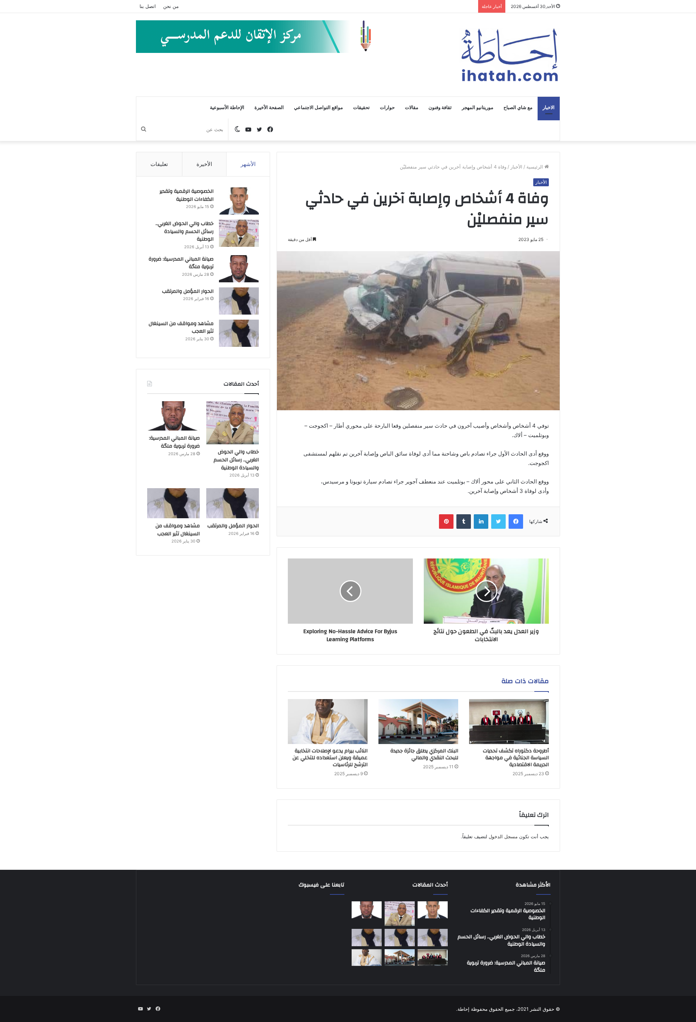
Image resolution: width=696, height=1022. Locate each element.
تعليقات (159, 164)
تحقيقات (361, 107)
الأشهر (248, 164)
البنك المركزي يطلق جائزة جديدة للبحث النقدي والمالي (424, 754)
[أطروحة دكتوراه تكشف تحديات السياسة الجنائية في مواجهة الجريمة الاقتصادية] (509, 721)
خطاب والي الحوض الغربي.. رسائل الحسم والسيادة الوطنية (185, 231)
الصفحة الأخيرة (269, 107)
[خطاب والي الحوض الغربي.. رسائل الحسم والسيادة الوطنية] (239, 233)
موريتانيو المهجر (477, 107)
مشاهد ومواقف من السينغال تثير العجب (181, 327)
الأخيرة (204, 164)
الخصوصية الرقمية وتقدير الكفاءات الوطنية (187, 195)
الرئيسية (535, 167)
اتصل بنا (148, 6)
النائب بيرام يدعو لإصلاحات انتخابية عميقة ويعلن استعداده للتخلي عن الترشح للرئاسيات (330, 757)
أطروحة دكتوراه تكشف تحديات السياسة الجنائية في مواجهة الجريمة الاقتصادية (516, 757)
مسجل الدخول (503, 836)
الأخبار (516, 167)
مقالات (411, 107)
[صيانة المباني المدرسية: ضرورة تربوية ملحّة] (239, 268)
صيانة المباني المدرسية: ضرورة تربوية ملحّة (181, 263)
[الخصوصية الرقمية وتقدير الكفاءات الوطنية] (239, 201)
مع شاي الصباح (518, 107)
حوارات (387, 107)
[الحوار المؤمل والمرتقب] (239, 301)
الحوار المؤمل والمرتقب (188, 291)
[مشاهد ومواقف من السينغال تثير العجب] (239, 333)
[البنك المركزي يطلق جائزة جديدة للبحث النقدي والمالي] (418, 721)
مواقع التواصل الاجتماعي (318, 107)
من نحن (171, 6)
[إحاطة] (509, 55)
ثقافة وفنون (440, 107)
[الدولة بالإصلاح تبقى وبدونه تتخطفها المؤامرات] (367, 937)
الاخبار (549, 107)
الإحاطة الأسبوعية (227, 107)
